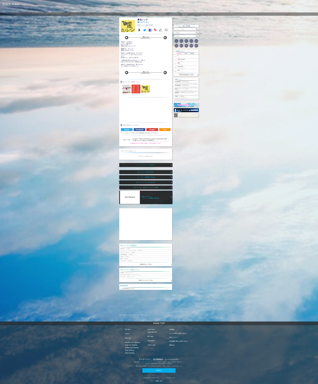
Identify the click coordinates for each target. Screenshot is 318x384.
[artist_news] (162, 14)
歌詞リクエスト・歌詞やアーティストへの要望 (146, 187)
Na (196, 41)
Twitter (127, 130)
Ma (181, 45)
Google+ (152, 130)
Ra (191, 45)
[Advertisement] (169, 5)
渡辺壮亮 (151, 25)
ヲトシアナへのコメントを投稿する (146, 165)
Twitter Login (151, 345)
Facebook (139, 130)
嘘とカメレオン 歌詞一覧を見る (146, 172)
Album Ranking (129, 353)
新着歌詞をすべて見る (146, 264)
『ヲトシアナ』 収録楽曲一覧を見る (145, 177)
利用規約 (172, 329)
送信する (159, 370)
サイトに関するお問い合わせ (177, 333)
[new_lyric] (142, 14)
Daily (186, 53)
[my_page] (185, 14)
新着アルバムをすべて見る (146, 280)
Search (127, 334)
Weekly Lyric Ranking (132, 347)
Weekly (192, 53)
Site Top (127, 329)
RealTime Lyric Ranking (132, 342)
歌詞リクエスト (174, 337)
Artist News (151, 329)
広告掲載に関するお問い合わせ (178, 341)
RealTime (179, 53)
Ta (191, 41)
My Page (150, 336)
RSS (165, 130)
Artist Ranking (129, 350)
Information (151, 340)
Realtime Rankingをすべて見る (186, 74)
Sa (186, 41)
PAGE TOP (159, 323)
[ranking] (152, 14)
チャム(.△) (143, 25)
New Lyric (128, 338)
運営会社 (172, 345)
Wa (196, 45)
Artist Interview (152, 332)
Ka (181, 41)
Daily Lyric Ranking (131, 345)
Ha (176, 45)
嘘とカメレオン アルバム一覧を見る (145, 182)
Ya (186, 45)
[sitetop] (124, 14)
